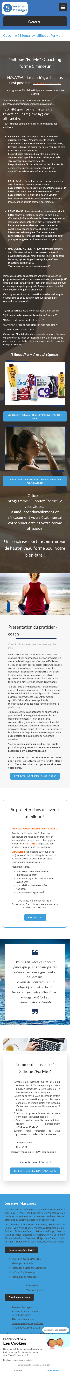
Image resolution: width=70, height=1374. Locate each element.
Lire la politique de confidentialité (18, 1360)
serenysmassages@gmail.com (27, 1323)
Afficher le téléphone (23, 1319)
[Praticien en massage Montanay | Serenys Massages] (15, 8)
